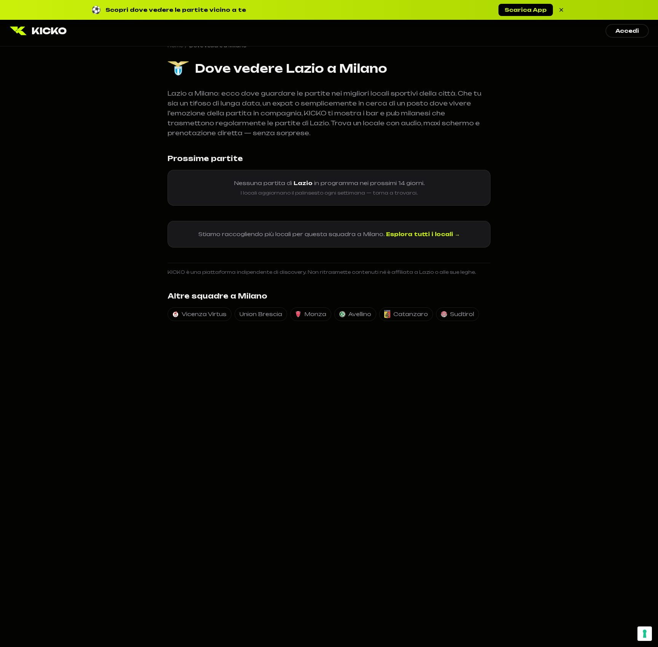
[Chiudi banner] (561, 10)
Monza (315, 314)
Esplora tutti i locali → (423, 234)
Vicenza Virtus (204, 314)
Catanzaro (410, 314)
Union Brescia (261, 314)
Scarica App (526, 9)
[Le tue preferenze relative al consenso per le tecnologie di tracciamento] (644, 633)
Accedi (627, 30)
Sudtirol (462, 314)
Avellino (359, 314)
